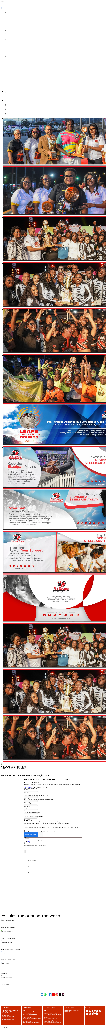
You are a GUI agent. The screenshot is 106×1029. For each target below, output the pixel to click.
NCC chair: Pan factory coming (16, 956)
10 (10, 986)
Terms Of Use (28, 1027)
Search (15, 1)
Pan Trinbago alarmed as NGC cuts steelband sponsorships (30, 935)
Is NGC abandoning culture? (15, 924)
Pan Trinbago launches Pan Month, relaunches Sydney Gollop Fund (34, 945)
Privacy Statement (20, 1027)
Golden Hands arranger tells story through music (25, 980)
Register (5, 3)
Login (4, 5)
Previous (3, 986)
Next (12, 986)
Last (14, 986)
